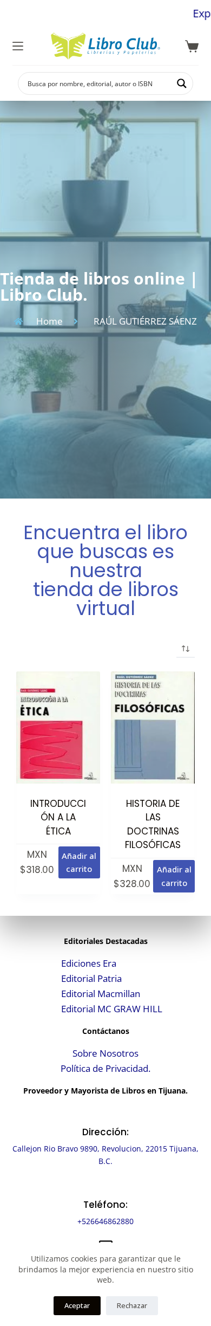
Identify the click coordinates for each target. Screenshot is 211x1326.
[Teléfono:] (106, 1185)
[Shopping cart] (192, 46)
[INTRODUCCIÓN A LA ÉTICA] (58, 727)
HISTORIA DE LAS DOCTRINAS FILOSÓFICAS (153, 824)
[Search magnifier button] (181, 83)
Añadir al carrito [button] (79, 862)
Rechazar (132, 1305)
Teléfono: (105, 1204)
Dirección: (105, 1132)
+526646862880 (105, 1221)
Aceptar (77, 1305)
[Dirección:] (106, 1112)
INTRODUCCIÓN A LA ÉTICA (58, 817)
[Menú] (17, 46)
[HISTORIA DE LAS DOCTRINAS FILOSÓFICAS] (153, 727)
